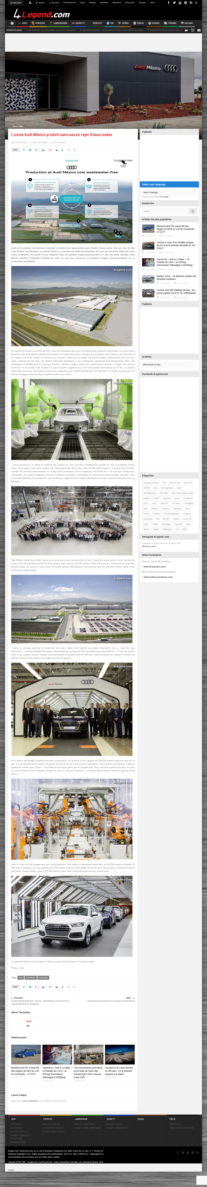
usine (188, 524)
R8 (158, 519)
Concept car (188, 498)
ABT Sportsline (167, 488)
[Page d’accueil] (12, 23)
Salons (189, 23)
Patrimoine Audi (17, 1142)
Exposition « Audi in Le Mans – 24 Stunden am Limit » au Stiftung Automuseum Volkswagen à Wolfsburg (57, 1072)
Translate (164, 197)
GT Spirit (176, 503)
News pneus (175, 1124)
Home (15, 126)
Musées (93, 2)
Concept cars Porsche (53, 1131)
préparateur (148, 519)
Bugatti (80, 23)
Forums (172, 23)
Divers (82, 2)
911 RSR (147, 488)
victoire (156, 529)
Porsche (40, 23)
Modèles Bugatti (114, 1124)
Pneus (140, 23)
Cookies (11, 1170)
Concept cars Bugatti (117, 1127)
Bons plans (129, 2)
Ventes (146, 529)
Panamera (177, 508)
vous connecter (30, 1101)
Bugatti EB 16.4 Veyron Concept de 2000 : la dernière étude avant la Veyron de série (91, 30)
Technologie (42, 142)
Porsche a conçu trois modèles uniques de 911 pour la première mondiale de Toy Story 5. (176, 245)
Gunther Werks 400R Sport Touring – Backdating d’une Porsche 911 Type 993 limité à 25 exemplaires (40, 1000)
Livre (145, 508)
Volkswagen (167, 529)
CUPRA (125, 23)
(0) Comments (168, 236)
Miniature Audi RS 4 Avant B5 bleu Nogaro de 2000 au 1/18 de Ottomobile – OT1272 (25, 1071)
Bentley (97, 23)
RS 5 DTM (187, 519)
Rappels (142, 2)
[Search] (193, 211)
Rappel (176, 519)
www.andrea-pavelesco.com (158, 577)
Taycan (155, 524)
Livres (152, 2)
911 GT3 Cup (175, 482)
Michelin (155, 508)
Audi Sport (164, 493)
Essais (155, 23)
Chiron (176, 498)
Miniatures (117, 2)
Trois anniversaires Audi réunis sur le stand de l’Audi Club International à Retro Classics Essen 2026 (88, 1072)
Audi (24, 23)
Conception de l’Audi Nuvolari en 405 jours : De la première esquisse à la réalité (119, 1071)
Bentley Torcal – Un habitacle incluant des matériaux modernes (176, 277)
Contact (41, 3)
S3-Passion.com (69, 2)
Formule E (164, 503)
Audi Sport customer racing (182, 493)
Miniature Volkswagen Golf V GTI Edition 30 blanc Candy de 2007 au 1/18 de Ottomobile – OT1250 (165, 30)
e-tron (154, 503)
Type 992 (178, 524)
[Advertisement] (144, 12)
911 (164, 482)
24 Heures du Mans (151, 482)
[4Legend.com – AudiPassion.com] (42, 13)
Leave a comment (57, 142)
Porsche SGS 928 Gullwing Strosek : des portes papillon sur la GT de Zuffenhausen (176, 291)
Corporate (15, 1124)
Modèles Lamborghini (84, 1124)
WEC (185, 529)
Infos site (55, 3)
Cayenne (166, 498)
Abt (156, 488)
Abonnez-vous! (149, 546)
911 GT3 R (188, 482)
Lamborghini (60, 23)
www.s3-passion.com (155, 566)
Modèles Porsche (51, 1124)
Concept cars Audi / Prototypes (20, 1137)
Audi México (30, 977)
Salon (146, 524)
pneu (187, 508)
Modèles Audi (16, 1127)
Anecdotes (104, 2)
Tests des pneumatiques (181, 1127)
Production (187, 513)
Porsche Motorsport (171, 513)
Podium (146, 513)
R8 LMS (166, 519)
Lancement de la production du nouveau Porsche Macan (111, 999)
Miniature (165, 508)
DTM (145, 503)
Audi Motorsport (150, 493)
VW (112, 23)
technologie (43, 977)
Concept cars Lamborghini (87, 1127)
